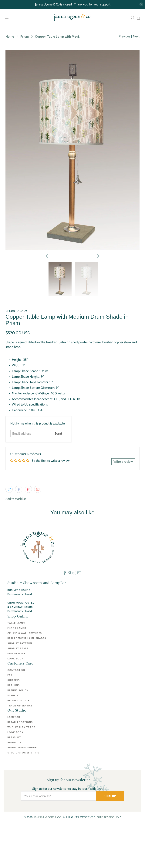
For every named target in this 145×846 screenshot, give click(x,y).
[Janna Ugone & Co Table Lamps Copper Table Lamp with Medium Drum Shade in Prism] (72, 150)
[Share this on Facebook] (18, 489)
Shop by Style (17, 648)
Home (9, 36)
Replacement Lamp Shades (26, 638)
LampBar (13, 717)
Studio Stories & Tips (23, 752)
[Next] (96, 256)
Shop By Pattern (19, 643)
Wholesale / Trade (21, 727)
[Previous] (48, 256)
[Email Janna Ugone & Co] (79, 574)
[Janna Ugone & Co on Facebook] (65, 574)
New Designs (16, 653)
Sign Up (110, 796)
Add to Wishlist (15, 499)
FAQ (10, 675)
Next (136, 36)
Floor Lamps (16, 628)
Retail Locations (20, 722)
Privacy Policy (18, 700)
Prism (24, 36)
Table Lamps (16, 623)
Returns (13, 685)
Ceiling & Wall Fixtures (24, 633)
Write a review (123, 461)
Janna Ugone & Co (47, 817)
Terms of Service (19, 705)
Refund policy (17, 690)
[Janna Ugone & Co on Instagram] (74, 574)
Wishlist (13, 695)
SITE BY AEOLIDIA (109, 817)
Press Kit (14, 737)
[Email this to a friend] (37, 489)
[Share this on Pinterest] (28, 489)
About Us (14, 742)
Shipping (13, 680)
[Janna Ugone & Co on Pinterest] (70, 574)
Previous (124, 36)
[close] (141, 4)
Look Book (15, 658)
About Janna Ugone (22, 747)
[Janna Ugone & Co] (72, 17)
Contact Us (16, 670)
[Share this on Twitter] (9, 489)
